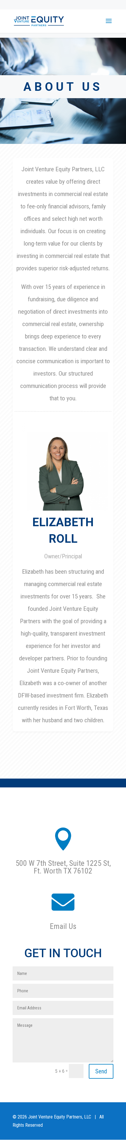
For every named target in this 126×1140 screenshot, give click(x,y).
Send (101, 1071)
